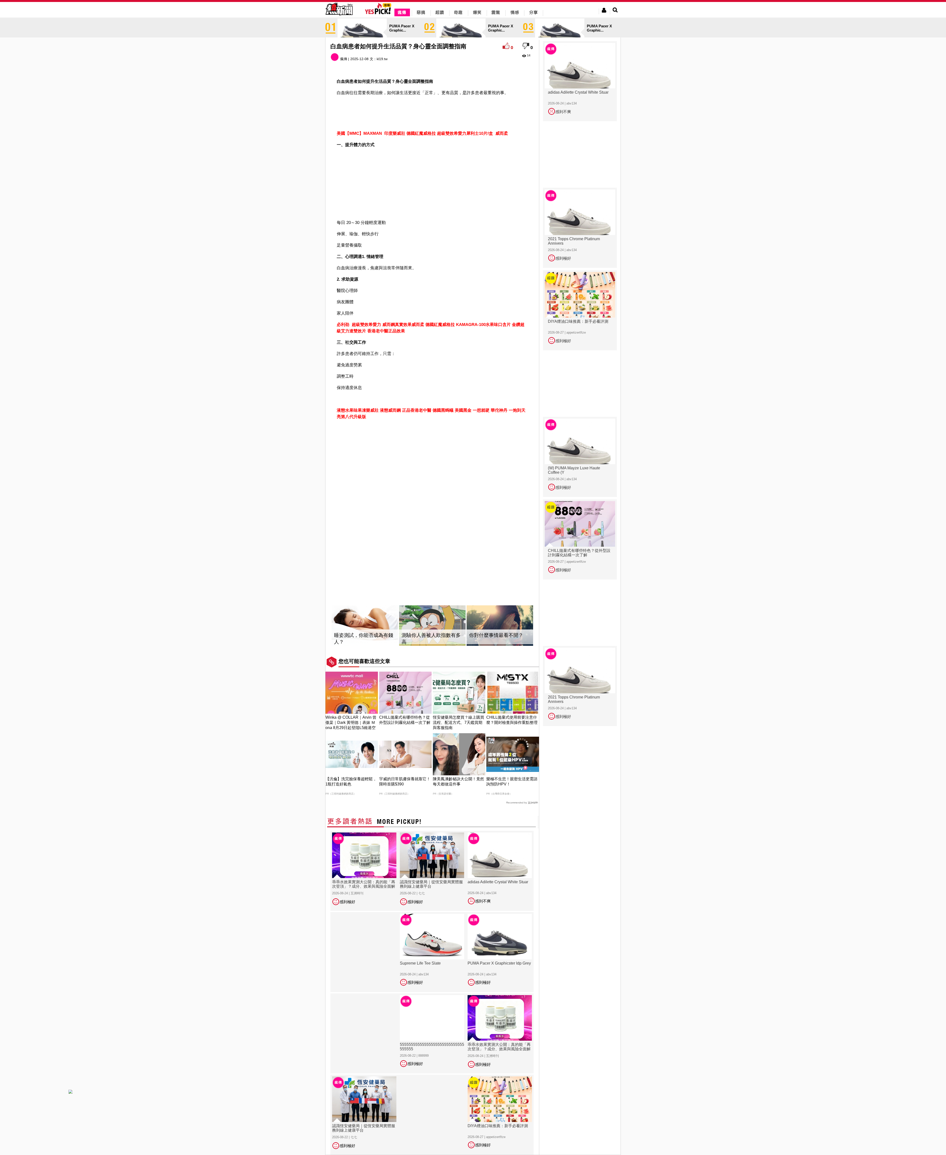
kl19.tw (382, 59)
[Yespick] (379, 13)
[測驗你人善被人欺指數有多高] (432, 626)
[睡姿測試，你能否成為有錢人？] (365, 626)
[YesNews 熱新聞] (339, 16)
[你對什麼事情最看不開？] (500, 626)
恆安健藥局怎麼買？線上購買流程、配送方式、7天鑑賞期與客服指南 (458, 722)
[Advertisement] (432, 112)
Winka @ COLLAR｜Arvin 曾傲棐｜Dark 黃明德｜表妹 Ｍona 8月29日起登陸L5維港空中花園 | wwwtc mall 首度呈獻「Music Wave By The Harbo (351, 727)
